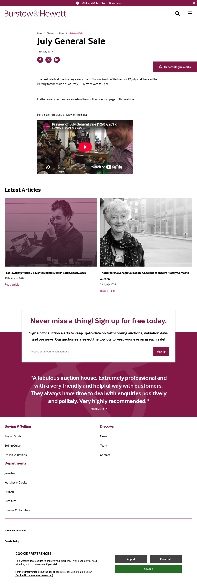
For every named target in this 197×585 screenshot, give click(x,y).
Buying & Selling (18, 426)
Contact (105, 455)
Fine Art (9, 492)
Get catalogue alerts (177, 67)
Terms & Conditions (15, 530)
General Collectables (17, 510)
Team (103, 445)
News (61, 33)
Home (39, 33)
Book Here (115, 3)
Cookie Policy (12, 541)
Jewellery (10, 473)
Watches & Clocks (16, 482)
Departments (15, 463)
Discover (51, 33)
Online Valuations (16, 455)
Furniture (10, 501)
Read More (97, 408)
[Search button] (177, 13)
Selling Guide (13, 445)
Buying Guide (13, 436)
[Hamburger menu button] (190, 13)
